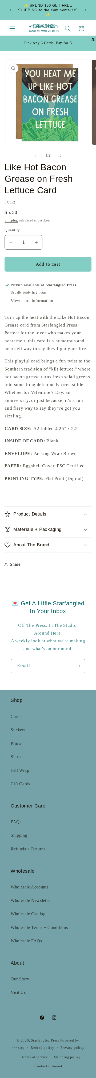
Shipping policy (67, 1057)
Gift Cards (20, 783)
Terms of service (34, 1057)
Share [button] (15, 564)
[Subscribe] (78, 666)
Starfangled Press (45, 1040)
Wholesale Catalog (28, 914)
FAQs (16, 822)
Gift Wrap (20, 770)
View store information (32, 300)
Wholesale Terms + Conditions (39, 927)
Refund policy (42, 1048)
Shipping (11, 220)
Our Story (20, 979)
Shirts (16, 756)
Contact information (51, 1066)
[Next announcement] (85, 10)
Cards (16, 716)
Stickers (18, 730)
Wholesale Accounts (29, 887)
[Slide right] (60, 156)
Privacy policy (73, 1048)
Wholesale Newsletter (31, 900)
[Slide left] (35, 156)
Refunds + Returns (28, 849)
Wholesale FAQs (26, 941)
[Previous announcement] (10, 10)
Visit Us (18, 992)
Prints (16, 743)
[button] (12, 28)
